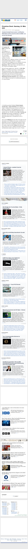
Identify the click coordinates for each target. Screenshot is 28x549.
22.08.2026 (4, 508)
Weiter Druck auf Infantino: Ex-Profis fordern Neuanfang (14, 327)
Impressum (19, 538)
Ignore (23, 515)
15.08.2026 (13, 504)
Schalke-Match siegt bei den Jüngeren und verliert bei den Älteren (13, 473)
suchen (16, 496)
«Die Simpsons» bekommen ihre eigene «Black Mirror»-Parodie (16, 191)
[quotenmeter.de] (5, 132)
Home (23, 538)
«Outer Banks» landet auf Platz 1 (10, 186)
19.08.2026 (4, 512)
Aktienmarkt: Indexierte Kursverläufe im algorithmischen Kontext (15, 380)
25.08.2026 (4, 504)
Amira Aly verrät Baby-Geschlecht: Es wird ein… (14, 233)
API (18, 540)
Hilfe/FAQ (15, 540)
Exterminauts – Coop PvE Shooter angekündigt (11, 285)
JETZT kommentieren (15, 141)
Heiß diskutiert (14, 513)
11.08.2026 (13, 508)
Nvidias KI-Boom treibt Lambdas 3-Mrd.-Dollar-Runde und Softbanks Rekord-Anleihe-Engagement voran (14, 462)
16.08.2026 (13, 503)
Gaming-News (5, 280)
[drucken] (25, 131)
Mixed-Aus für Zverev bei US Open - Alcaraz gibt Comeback (14, 310)
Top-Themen (5, 203)
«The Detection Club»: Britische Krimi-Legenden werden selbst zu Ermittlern (13, 429)
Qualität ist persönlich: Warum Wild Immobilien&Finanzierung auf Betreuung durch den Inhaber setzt (13, 363)
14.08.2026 (13, 505)
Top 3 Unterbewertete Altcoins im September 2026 (11, 337)
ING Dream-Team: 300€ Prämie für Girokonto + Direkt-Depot (15, 274)
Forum (26, 538)
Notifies (25, 515)
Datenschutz (6, 538)
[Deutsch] (15, 20)
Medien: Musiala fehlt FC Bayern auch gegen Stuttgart (14, 329)
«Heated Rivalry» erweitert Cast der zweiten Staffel (12, 167)
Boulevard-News (6, 228)
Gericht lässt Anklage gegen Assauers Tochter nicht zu (14, 325)
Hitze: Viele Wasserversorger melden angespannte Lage (14, 221)
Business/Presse (6, 358)
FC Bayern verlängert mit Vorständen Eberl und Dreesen (14, 326)
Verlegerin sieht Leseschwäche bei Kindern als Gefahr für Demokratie (13, 443)
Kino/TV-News (5, 163)
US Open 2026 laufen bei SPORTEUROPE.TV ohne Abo (14, 194)
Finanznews (5, 332)
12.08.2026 (13, 507)
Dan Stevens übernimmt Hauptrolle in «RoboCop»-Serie (14, 189)
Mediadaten (14, 538)
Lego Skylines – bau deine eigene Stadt (11, 300)
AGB (10, 538)
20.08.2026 (4, 511)
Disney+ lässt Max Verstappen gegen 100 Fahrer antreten (14, 184)
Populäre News (14, 512)
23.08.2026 (4, 507)
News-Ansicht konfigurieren (22, 514)
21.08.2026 (4, 509)
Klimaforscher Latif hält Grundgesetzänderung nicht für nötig (15, 225)
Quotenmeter (17, 30)
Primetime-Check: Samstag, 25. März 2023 (14, 27)
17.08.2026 (4, 514)
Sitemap (2, 538)
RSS (20, 540)
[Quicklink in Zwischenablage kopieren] (24, 131)
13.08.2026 (13, 506)
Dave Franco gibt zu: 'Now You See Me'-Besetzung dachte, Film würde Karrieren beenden (13, 419)
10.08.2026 (13, 509)
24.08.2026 (4, 505)
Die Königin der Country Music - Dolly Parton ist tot (12, 207)
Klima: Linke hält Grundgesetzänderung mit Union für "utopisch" (15, 223)
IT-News (4, 254)
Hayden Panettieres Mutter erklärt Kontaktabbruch (13, 452)
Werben (11, 540)
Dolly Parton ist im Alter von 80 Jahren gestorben (13, 192)
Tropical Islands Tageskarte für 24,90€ (11, 249)
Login (18, 20)
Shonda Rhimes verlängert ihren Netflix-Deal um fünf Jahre (15, 187)
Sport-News (5, 306)
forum (26, 143)
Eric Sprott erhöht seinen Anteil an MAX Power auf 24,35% (14, 381)
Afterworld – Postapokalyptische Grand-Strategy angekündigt (15, 299)
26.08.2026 (4, 503)
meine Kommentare (18, 515)
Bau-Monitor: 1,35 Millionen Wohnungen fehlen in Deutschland (15, 226)
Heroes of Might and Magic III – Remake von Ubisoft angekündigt (16, 302)
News (8, 540)
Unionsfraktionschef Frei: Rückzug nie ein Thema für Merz (14, 222)
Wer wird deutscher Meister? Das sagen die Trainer (13, 330)
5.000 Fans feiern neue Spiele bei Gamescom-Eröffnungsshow (11, 258)
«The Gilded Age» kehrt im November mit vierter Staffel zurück (15, 188)
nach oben (24, 541)
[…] (7, 181)
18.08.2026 (4, 513)
